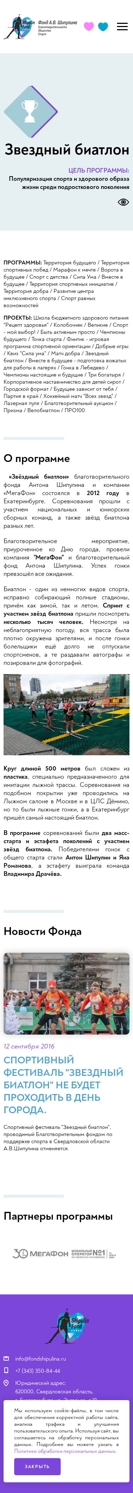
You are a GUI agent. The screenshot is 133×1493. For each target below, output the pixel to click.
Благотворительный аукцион (78, 403)
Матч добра (65, 353)
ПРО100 (75, 410)
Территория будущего (69, 262)
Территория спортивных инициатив (71, 284)
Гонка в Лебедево (83, 367)
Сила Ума (84, 276)
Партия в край (21, 396)
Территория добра (26, 291)
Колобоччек (68, 324)
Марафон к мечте (74, 269)
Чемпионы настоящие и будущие (43, 374)
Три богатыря (104, 374)
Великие (98, 324)
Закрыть (37, 1467)
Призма (13, 410)
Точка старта (47, 339)
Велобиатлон (43, 410)
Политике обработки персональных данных (64, 1451)
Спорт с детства (48, 276)
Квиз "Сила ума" (26, 353)
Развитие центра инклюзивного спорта (49, 295)
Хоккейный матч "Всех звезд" (78, 396)
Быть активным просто (67, 332)
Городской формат (26, 389)
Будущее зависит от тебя (84, 389)
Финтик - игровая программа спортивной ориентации (56, 343)
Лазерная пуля (21, 403)
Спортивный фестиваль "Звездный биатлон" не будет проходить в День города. (63, 1085)
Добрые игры (111, 346)
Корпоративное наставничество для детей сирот (62, 381)
